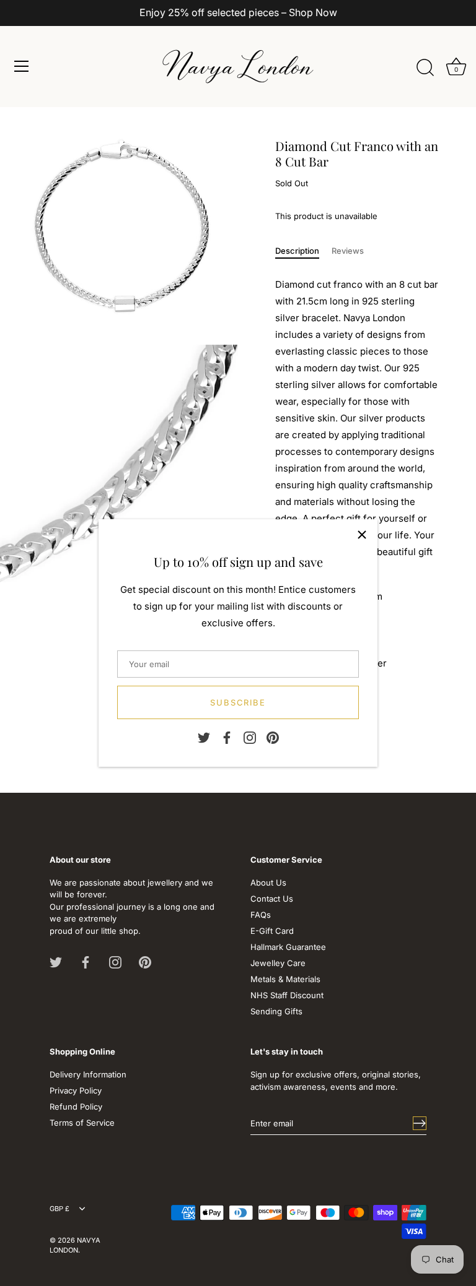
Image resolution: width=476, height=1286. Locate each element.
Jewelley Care (278, 963)
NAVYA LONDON (75, 1245)
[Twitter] (204, 737)
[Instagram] (250, 737)
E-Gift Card (272, 931)
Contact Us (271, 899)
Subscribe (238, 702)
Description (297, 251)
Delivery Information (88, 1074)
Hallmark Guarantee (288, 947)
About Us (268, 882)
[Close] (362, 534)
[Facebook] (227, 737)
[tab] (303, 251)
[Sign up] (419, 1123)
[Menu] (21, 66)
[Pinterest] (273, 737)
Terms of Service (82, 1123)
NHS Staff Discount (287, 995)
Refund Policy (76, 1106)
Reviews (348, 251)
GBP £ (59, 1209)
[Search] (425, 68)
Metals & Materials (285, 979)
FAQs (260, 915)
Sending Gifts (276, 1011)
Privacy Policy (76, 1090)
